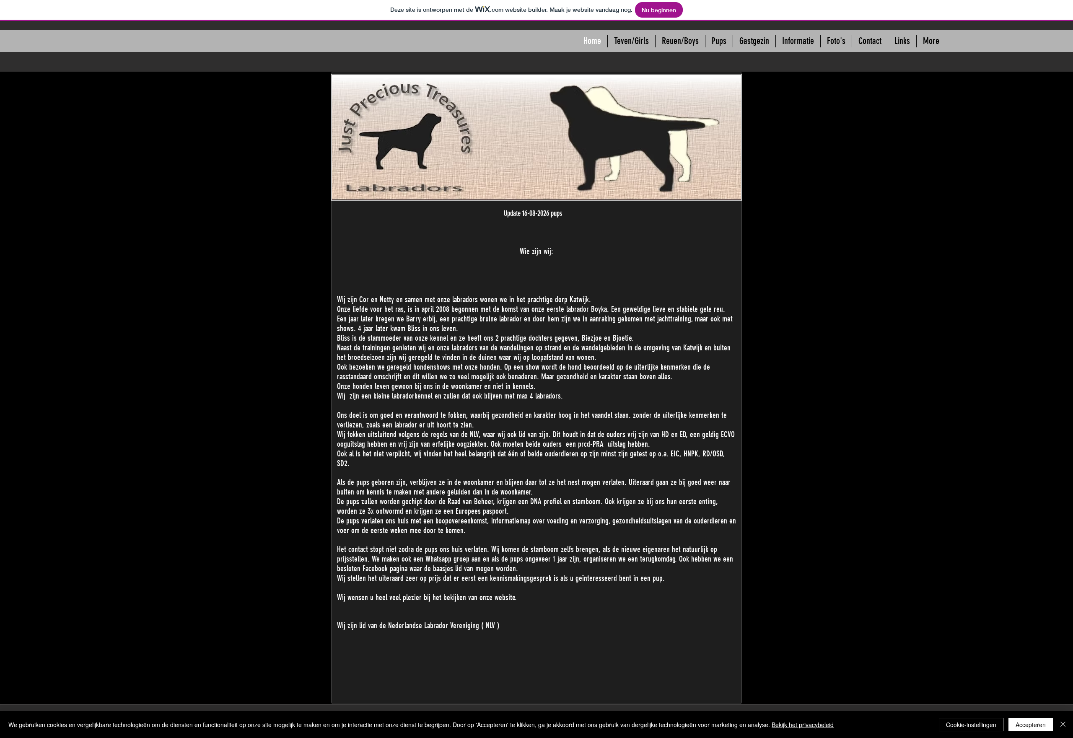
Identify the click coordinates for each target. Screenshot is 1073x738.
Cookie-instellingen (971, 724)
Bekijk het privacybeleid (803, 724)
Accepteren (1031, 724)
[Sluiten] (1063, 724)
